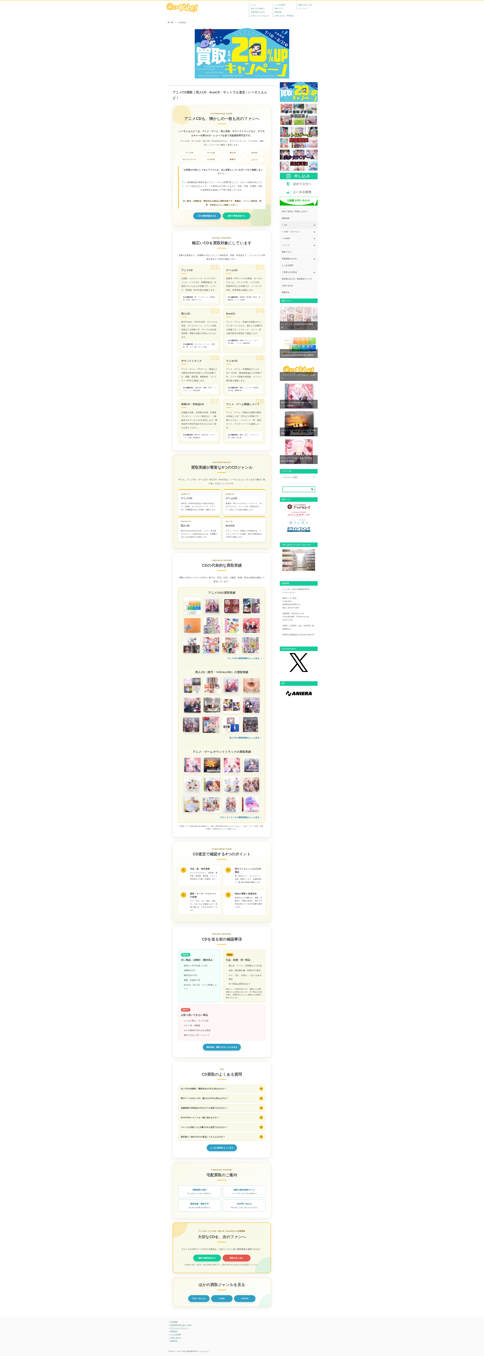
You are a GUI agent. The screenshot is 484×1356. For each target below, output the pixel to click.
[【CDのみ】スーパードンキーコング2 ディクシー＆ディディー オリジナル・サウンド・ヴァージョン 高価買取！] (192, 784)
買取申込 (173, 1341)
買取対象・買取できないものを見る (221, 1047)
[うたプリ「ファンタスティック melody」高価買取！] (251, 625)
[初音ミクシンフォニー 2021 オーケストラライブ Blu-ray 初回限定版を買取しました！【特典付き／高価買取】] (192, 705)
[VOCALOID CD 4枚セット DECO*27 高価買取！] (192, 685)
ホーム (253, 5)
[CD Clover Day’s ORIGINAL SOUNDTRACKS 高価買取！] (212, 784)
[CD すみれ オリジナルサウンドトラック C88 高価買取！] (251, 765)
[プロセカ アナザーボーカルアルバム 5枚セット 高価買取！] (212, 625)
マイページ (302, 8)
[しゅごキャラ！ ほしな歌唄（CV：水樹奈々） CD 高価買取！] (251, 606)
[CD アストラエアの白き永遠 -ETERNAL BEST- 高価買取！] (231, 765)
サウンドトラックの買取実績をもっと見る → (241, 817)
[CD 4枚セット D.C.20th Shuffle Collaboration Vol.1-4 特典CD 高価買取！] (231, 784)
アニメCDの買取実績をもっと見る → (244, 658)
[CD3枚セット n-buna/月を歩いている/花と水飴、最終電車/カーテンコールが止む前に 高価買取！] (230, 724)
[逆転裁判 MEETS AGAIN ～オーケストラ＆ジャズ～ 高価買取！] (251, 784)
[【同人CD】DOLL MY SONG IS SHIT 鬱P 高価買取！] (250, 724)
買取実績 (278, 12)
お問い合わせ (175, 1338)
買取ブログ (279, 8)
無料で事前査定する (236, 216)
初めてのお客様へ (258, 8)
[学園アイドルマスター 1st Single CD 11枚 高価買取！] (211, 645)
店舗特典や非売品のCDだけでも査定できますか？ (204, 1108)
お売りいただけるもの (259, 16)
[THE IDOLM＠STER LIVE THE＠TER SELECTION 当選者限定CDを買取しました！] (212, 606)
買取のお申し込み (305, 5)
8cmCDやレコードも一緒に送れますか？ (200, 1117)
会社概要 (173, 1322)
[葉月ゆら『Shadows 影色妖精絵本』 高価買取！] (191, 724)
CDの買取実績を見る (207, 216)
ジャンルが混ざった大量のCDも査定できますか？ (204, 1127)
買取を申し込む (236, 1258)
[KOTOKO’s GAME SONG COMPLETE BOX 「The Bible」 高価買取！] (231, 606)
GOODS (245, 1298)
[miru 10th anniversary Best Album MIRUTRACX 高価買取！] (191, 804)
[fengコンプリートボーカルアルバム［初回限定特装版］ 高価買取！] (230, 804)
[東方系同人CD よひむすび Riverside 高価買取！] (231, 685)
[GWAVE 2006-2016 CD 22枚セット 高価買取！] (211, 804)
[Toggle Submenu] (314, 225)
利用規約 (173, 1331)
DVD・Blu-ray (198, 1298)
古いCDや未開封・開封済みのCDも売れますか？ (203, 1089)
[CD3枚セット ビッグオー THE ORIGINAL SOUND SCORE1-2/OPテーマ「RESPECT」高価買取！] (191, 645)
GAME (222, 1298)
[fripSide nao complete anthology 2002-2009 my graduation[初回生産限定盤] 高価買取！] (192, 606)
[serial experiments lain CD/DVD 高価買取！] (192, 625)
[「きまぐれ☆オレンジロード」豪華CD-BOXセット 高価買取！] (231, 625)
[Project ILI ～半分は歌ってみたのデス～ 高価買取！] (250, 804)
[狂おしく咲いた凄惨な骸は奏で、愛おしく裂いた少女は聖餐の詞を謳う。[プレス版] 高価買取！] (212, 705)
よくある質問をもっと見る (222, 1148)
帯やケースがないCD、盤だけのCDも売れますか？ (204, 1098)
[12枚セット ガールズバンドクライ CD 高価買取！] (250, 645)
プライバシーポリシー (179, 1328)
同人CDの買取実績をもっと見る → (245, 738)
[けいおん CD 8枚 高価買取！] (230, 645)
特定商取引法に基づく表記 (181, 1325)
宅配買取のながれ (258, 12)
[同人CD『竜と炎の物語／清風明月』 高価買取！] (251, 705)
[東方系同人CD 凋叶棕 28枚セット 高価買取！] (212, 685)
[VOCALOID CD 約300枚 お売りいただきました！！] (211, 724)
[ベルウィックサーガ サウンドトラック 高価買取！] (212, 765)
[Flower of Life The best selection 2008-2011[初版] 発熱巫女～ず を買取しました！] (251, 685)
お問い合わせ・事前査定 (284, 16)
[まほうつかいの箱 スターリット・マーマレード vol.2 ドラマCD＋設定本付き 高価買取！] (231, 705)
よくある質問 (280, 5)
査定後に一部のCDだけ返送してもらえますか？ (203, 1137)
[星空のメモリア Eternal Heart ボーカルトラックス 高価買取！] (192, 765)
